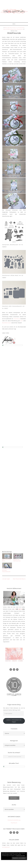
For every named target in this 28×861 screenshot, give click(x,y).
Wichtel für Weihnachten (17, 560)
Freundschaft (21, 27)
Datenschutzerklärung (14, 820)
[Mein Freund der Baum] (7, 556)
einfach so (14, 27)
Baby (6, 27)
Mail (21, 320)
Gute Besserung (14, 782)
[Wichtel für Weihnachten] (18, 556)
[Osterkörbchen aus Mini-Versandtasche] (7, 565)
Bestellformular (6, 322)
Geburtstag (10, 29)
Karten (14, 29)
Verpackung (19, 29)
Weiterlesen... (14, 797)
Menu (14, 24)
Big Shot (10, 27)
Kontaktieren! (6, 847)
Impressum (14, 822)
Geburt (5, 29)
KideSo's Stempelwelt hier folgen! (14, 721)
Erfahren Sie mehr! (20, 855)
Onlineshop (17, 318)
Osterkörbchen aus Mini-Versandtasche (6, 570)
